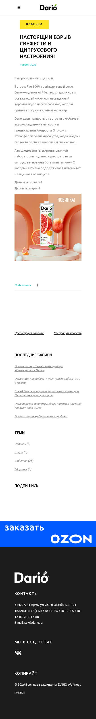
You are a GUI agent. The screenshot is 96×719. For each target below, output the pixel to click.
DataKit (20, 693)
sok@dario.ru (33, 622)
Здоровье (21, 469)
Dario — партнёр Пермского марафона (41, 416)
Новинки (20, 443)
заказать (24, 530)
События (21, 460)
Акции (19, 452)
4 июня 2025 (28, 64)
